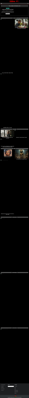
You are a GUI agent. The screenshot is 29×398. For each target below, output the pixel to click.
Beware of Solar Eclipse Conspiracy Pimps (7, 72)
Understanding (7, 8)
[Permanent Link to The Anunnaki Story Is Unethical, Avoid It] (21, 154)
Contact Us (2, 390)
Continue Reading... (8, 13)
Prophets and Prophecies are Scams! (7, 9)
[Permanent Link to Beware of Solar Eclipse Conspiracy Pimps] (7, 45)
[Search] (27, 3)
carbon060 (4, 10)
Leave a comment (11, 10)
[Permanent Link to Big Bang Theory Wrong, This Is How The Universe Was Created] (7, 186)
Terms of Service (3, 384)
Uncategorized (16, 390)
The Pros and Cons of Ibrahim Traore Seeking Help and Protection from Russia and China (7, 146)
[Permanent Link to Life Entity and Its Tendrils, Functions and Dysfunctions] (7, 133)
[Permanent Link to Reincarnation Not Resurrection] (21, 23)
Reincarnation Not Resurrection (21, 28)
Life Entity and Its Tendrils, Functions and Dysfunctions (7, 137)
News (15, 387)
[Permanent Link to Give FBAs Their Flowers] (7, 152)
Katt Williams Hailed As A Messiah (7, 127)
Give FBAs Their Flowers (7, 156)
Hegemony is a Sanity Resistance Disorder (21, 137)
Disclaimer (2, 387)
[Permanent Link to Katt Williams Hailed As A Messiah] (7, 100)
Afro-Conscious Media (18, 397)
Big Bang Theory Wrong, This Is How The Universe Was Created (7, 214)
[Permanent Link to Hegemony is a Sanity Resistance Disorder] (21, 133)
